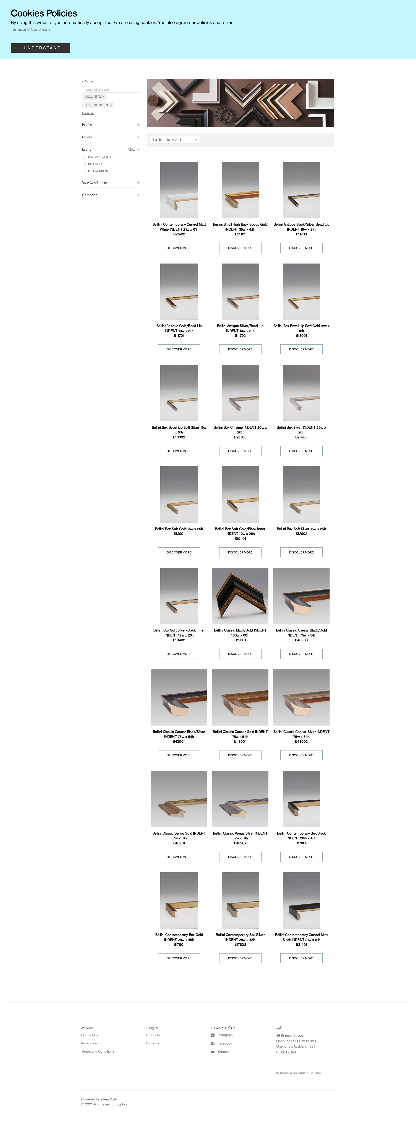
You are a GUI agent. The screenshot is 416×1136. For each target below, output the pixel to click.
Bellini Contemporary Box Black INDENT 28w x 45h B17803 (301, 838)
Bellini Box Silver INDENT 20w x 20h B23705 (301, 432)
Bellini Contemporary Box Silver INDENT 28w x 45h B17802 (240, 940)
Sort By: (158, 139)
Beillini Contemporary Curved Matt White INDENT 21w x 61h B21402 (179, 229)
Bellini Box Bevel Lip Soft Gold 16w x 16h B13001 (301, 331)
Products (153, 1035)
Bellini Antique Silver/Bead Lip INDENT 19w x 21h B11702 (240, 331)
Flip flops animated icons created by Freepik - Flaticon (298, 1073)
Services (152, 1043)
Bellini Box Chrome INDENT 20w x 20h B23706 (240, 432)
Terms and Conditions (97, 1051)
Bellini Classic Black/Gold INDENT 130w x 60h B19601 (240, 635)
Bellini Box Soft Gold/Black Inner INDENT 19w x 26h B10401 (240, 534)
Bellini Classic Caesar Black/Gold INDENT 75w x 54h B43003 (301, 635)
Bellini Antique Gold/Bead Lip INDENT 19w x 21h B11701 (179, 331)
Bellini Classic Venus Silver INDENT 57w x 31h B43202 (240, 838)
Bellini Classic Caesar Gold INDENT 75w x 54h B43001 (240, 737)
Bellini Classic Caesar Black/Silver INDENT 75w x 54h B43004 (179, 737)
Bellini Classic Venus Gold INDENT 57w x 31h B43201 (179, 838)
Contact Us (89, 1035)
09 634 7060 (286, 1052)
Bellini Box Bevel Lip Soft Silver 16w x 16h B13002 (179, 432)
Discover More (179, 248)
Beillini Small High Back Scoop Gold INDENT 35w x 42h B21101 (240, 229)
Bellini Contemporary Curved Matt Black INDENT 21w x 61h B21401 (301, 940)
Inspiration (89, 1043)
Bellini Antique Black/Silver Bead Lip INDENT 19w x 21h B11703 (301, 229)
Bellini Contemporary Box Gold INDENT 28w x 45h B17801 (179, 940)
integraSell (109, 1099)
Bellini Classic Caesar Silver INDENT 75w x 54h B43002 (301, 737)
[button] (111, 124)
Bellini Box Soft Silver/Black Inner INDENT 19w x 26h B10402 (179, 635)
